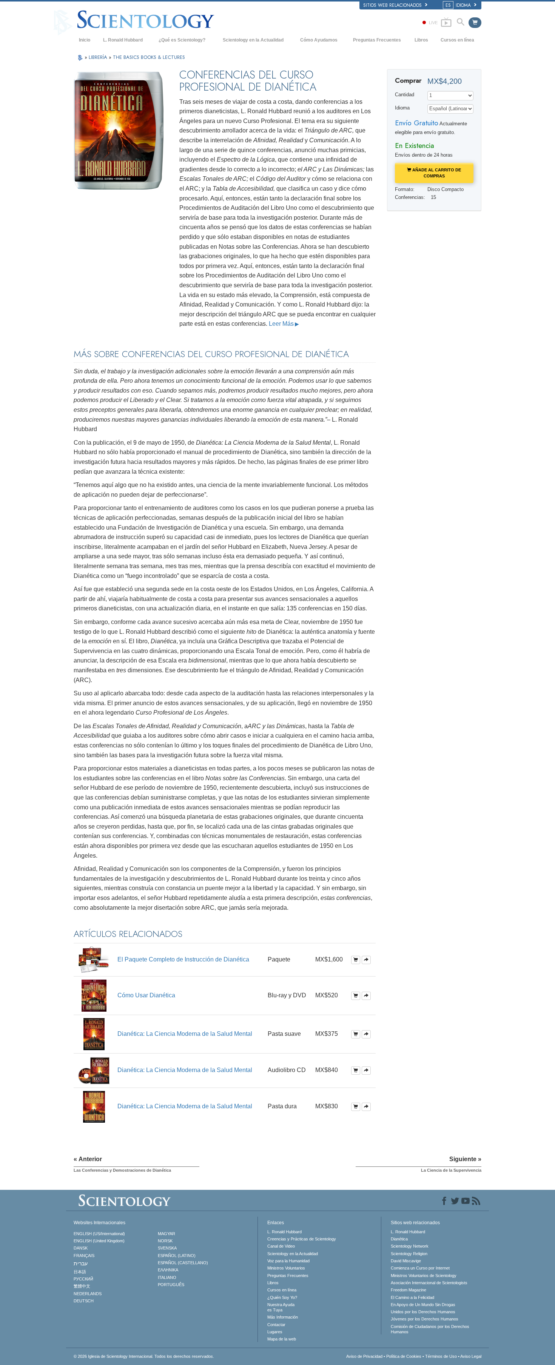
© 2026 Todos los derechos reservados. (144, 1356)
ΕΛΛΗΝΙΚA (168, 1270)
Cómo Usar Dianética (146, 995)
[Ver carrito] (475, 22)
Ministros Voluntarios (286, 1268)
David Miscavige (406, 1261)
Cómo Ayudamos (319, 40)
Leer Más (281, 323)
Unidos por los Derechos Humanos (423, 1312)
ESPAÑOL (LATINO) (177, 1255)
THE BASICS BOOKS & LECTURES (149, 57)
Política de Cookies (403, 1356)
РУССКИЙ (83, 1279)
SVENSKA (167, 1248)
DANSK (81, 1248)
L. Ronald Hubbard (123, 40)
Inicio (84, 40)
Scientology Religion (409, 1253)
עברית (81, 1263)
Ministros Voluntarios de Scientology (423, 1275)
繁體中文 (82, 1286)
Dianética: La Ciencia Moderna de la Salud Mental (184, 1034)
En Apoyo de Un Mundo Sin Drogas (423, 1304)
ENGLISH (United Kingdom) (99, 1241)
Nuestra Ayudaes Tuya (280, 1307)
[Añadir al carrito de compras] (355, 960)
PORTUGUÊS (171, 1284)
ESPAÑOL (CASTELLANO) (183, 1262)
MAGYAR (166, 1233)
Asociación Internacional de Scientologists (429, 1282)
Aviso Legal (470, 1356)
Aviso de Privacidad (364, 1356)
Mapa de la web (281, 1339)
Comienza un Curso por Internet (420, 1268)
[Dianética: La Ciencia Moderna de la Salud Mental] (94, 1033)
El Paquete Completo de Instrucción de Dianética (183, 959)
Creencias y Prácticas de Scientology (301, 1239)
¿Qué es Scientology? (182, 40)
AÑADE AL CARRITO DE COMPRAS (436, 173)
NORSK (165, 1241)
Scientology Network (410, 1246)
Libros (421, 40)
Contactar (276, 1324)
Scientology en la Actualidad (253, 40)
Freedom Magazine (408, 1290)
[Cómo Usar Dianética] (94, 995)
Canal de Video (281, 1246)
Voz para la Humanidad (288, 1261)
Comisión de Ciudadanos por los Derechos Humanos (430, 1329)
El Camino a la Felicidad (412, 1297)
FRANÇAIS (84, 1255)
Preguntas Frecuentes (377, 40)
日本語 (80, 1271)
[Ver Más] (366, 960)
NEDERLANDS (88, 1293)
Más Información (282, 1317)
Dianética (399, 1239)
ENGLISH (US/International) (99, 1233)
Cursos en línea (457, 40)
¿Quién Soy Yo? (282, 1297)
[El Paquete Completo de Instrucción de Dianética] (94, 959)
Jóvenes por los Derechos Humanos (424, 1319)
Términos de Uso (441, 1356)
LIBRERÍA (99, 57)
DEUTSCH (84, 1301)
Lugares (274, 1332)
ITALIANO (167, 1277)
